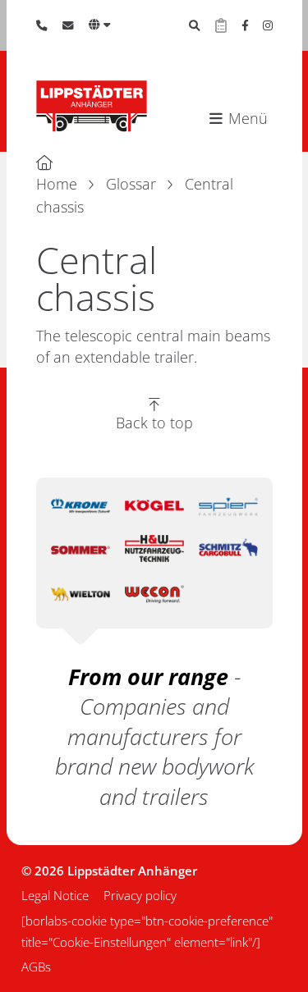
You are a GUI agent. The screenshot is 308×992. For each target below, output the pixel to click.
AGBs (36, 966)
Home (56, 184)
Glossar (131, 184)
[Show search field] (195, 25)
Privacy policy (140, 895)
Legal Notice (55, 895)
